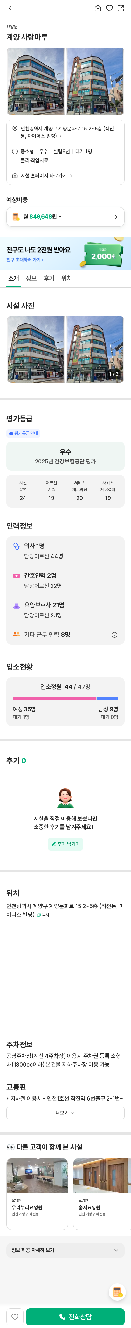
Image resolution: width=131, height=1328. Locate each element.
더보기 (62, 1113)
